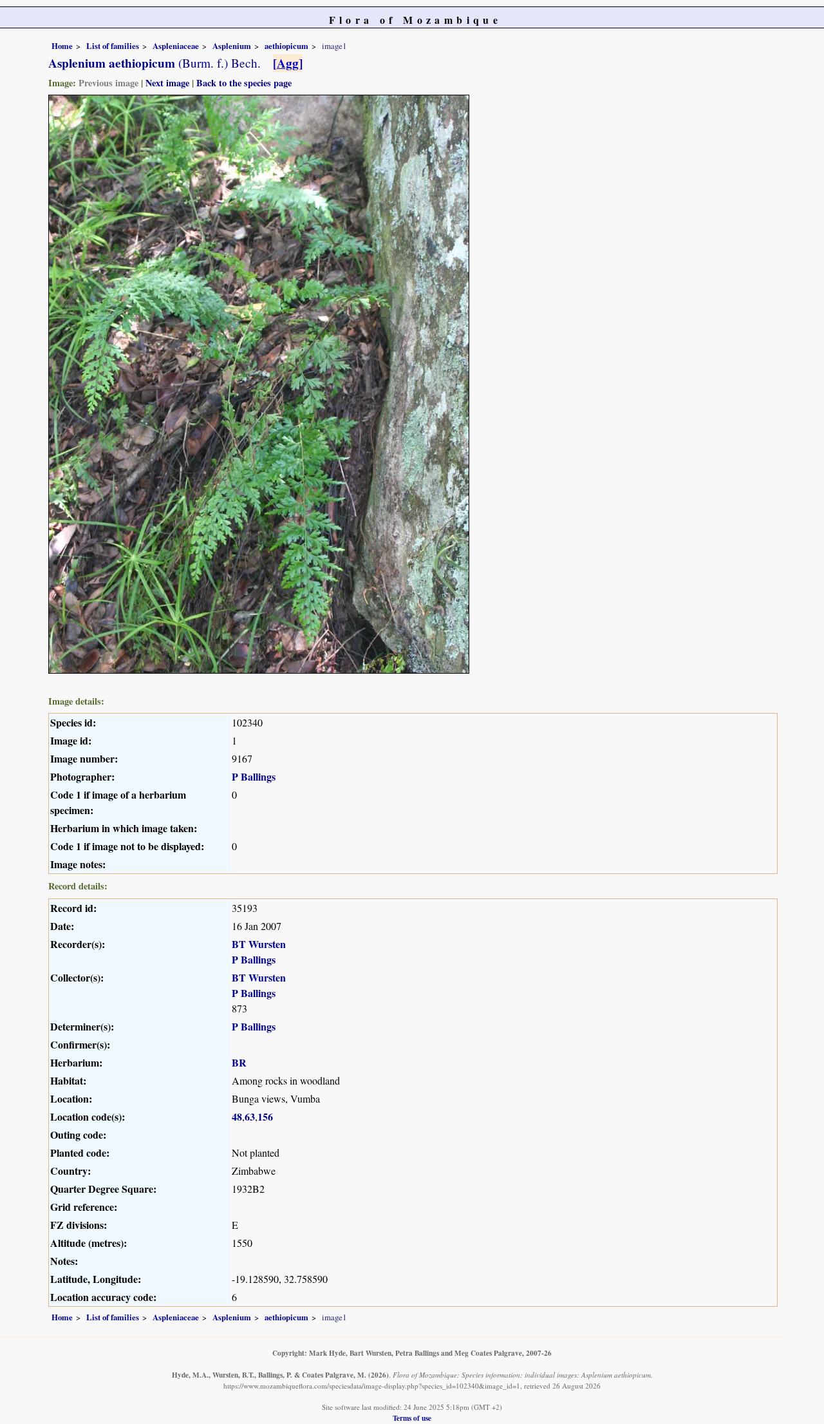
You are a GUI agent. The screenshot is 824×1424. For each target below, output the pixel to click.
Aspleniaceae (176, 46)
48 (237, 1116)
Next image (167, 83)
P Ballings (254, 776)
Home (62, 46)
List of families (112, 46)
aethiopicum (286, 46)
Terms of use (412, 1417)
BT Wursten (259, 943)
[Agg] (288, 63)
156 (265, 1116)
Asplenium (231, 46)
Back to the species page (244, 83)
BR (239, 1062)
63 (250, 1116)
